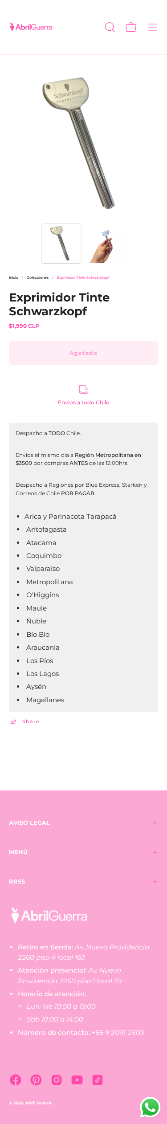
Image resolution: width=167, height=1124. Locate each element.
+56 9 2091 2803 (118, 1032)
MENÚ (18, 852)
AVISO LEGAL (29, 822)
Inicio (13, 277)
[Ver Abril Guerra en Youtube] (77, 1080)
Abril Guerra (38, 1102)
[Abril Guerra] (31, 27)
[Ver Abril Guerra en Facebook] (15, 1080)
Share (31, 722)
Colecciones (38, 277)
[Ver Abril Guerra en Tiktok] (97, 1080)
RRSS (17, 881)
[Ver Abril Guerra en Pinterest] (36, 1080)
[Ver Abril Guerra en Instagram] (56, 1080)
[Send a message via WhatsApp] (150, 1107)
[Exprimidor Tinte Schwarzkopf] (61, 244)
